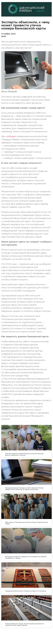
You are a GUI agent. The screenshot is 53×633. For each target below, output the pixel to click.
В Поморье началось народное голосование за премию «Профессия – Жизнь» (25, 557)
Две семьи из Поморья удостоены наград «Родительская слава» (26, 523)
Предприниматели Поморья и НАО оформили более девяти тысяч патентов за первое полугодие (24, 488)
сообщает (11, 136)
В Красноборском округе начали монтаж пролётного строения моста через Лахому (24, 624)
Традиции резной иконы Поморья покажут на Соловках (25, 591)
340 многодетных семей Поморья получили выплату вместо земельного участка (24, 454)
